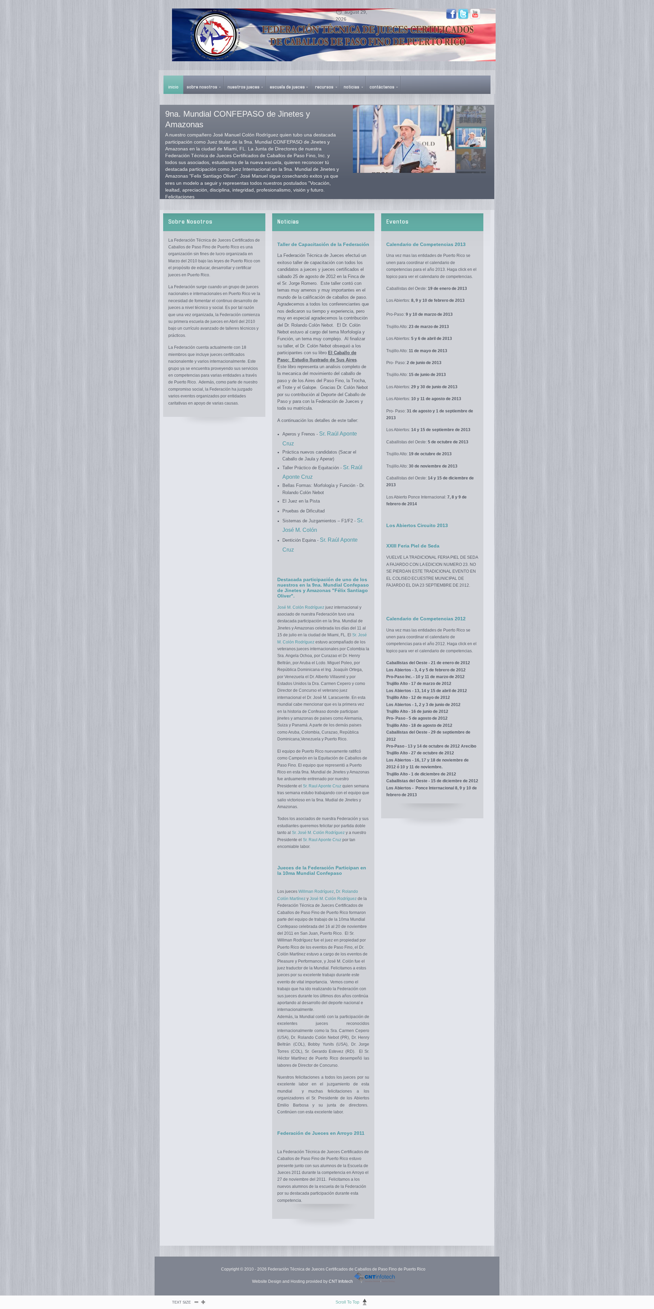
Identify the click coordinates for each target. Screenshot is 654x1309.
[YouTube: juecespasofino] (475, 13)
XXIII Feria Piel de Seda (412, 546)
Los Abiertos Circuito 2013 (417, 525)
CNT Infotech (341, 1281)
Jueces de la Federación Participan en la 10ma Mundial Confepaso (321, 870)
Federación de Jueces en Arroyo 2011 (320, 1133)
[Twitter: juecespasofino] (463, 13)
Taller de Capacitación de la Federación (323, 244)
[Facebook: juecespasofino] (451, 13)
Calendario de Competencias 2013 (426, 244)
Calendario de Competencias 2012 (426, 618)
